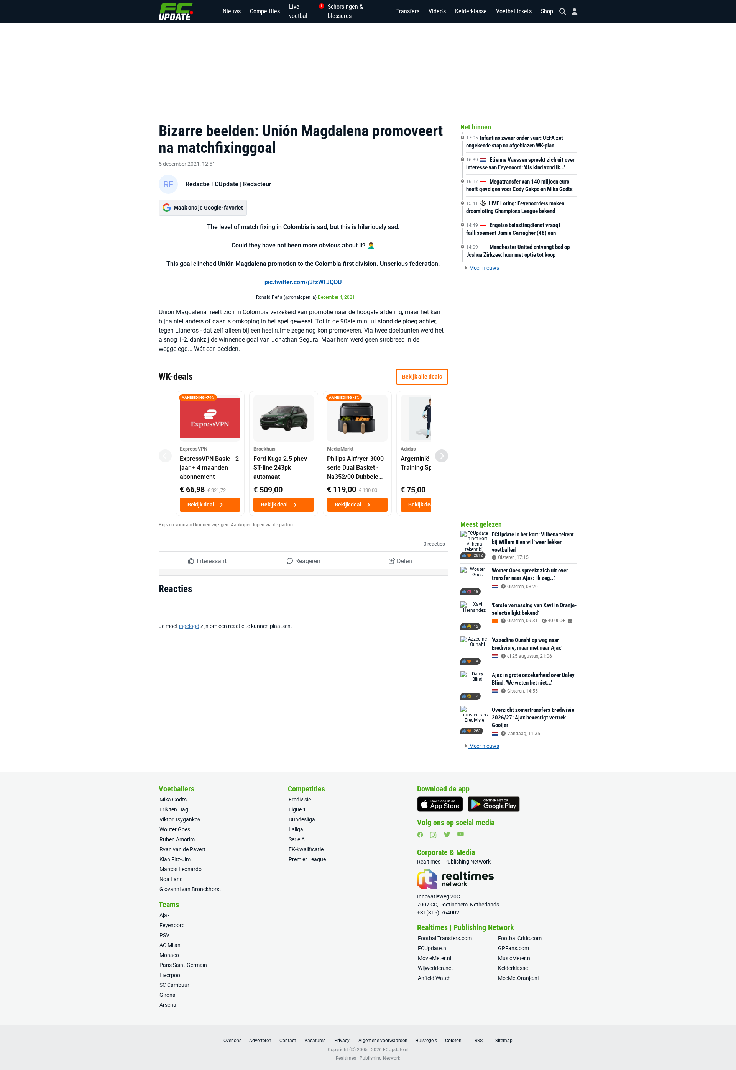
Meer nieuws (483, 268)
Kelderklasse (471, 11)
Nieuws (232, 11)
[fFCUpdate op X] (446, 835)
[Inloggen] (571, 11)
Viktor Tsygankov (179, 819)
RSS (479, 1040)
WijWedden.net (435, 968)
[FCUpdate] (176, 11)
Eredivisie (300, 799)
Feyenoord (172, 925)
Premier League (307, 859)
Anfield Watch (434, 978)
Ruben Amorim (177, 839)
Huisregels (426, 1040)
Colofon (453, 1040)
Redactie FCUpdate (212, 184)
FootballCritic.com (520, 938)
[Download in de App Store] (440, 804)
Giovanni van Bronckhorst (190, 889)
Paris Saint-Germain (183, 965)
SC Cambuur (174, 985)
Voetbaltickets (514, 11)
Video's (437, 11)
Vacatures (314, 1040)
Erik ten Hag (173, 809)
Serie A (297, 839)
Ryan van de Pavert (182, 849)
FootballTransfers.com (445, 938)
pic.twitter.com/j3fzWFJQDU (303, 282)
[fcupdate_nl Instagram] (433, 835)
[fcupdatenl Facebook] (420, 835)
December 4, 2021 (336, 297)
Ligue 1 (297, 809)
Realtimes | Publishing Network (368, 1058)
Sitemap (504, 1040)
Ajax (164, 915)
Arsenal (168, 1005)
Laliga (296, 829)
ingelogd (189, 626)
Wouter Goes (174, 829)
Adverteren (260, 1040)
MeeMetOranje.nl (518, 978)
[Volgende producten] (441, 455)
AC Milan (170, 945)
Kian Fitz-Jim (175, 859)
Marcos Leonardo (180, 869)
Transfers (407, 11)
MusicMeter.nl (514, 958)
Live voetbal (304, 11)
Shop (547, 11)
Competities (265, 11)
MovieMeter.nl (434, 958)
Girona (167, 995)
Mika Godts (173, 799)
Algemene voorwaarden (382, 1040)
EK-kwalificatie (306, 849)
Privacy (342, 1040)
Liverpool (170, 975)
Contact (287, 1040)
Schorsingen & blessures (345, 11)
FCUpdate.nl (432, 948)
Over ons (232, 1040)
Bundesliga (302, 819)
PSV (164, 935)
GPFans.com (513, 948)
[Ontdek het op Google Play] (494, 804)
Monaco (169, 955)
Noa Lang (171, 879)
